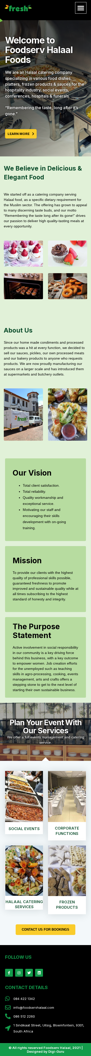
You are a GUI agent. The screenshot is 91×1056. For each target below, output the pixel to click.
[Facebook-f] (9, 973)
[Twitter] (29, 973)
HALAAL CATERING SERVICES (24, 904)
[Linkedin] (39, 973)
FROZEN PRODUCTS (67, 905)
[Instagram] (19, 973)
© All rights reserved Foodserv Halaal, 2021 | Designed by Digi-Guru (46, 1049)
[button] (81, 8)
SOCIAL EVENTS (24, 828)
